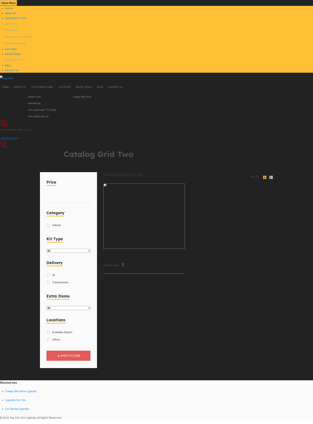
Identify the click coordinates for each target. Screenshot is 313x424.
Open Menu (8, 3)
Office (56, 339)
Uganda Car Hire (15, 400)
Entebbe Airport (62, 332)
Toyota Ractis (136, 240)
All (53, 275)
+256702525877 (9, 138)
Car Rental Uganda (17, 408)
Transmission (60, 282)
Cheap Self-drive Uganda (21, 391)
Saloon (56, 225)
